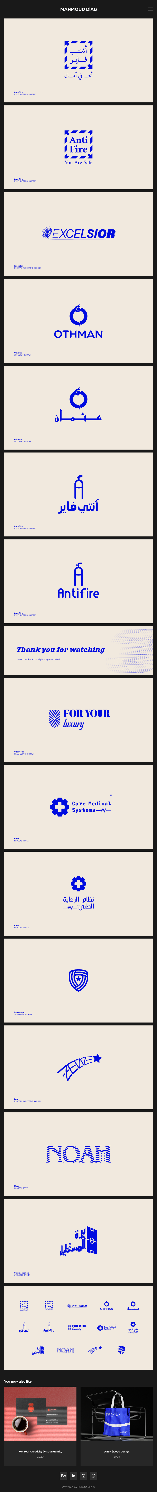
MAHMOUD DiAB (78, 9)
